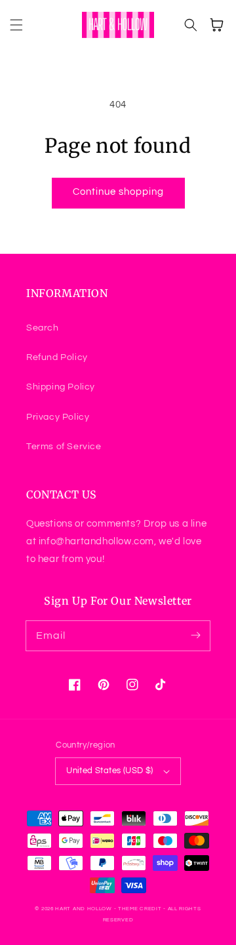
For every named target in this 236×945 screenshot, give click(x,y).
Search (42, 327)
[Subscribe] (195, 635)
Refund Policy (57, 357)
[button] (16, 24)
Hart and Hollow (83, 909)
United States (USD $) (109, 770)
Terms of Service (64, 446)
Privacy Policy (57, 417)
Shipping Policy (60, 387)
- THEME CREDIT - (141, 909)
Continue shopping (118, 192)
